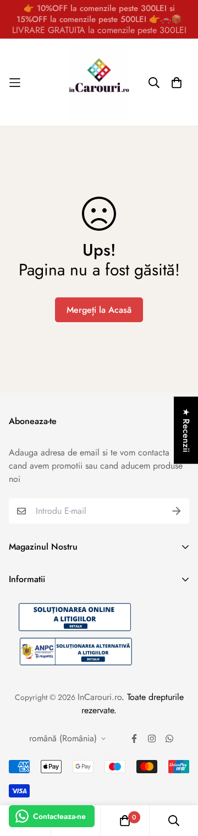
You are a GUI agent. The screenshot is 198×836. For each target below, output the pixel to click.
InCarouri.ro (100, 697)
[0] (124, 820)
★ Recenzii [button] (186, 430)
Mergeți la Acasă (99, 309)
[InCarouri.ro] (99, 82)
